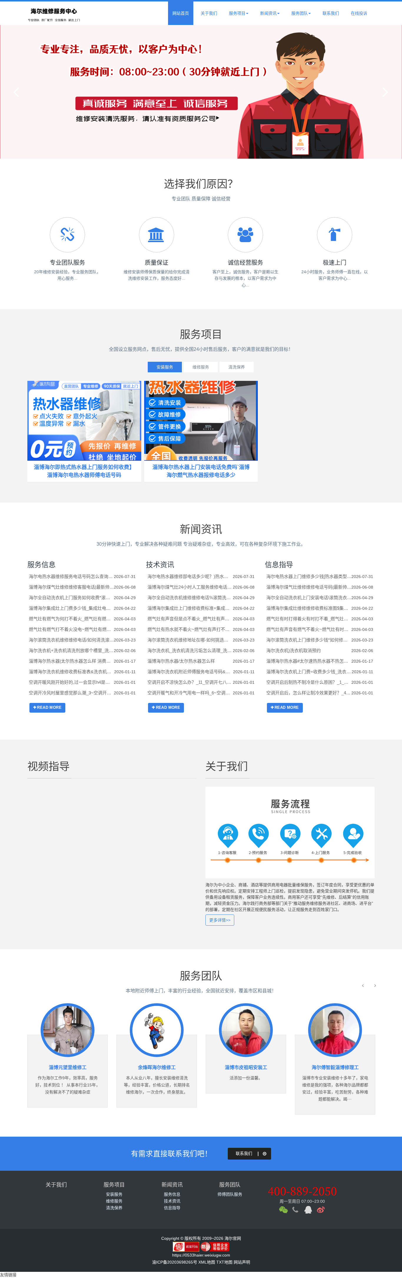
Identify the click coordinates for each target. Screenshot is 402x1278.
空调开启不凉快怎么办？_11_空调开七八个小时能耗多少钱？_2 (189, 682)
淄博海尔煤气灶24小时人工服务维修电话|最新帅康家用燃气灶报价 (189, 586)
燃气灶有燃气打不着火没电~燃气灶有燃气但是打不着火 (71, 629)
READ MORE (49, 707)
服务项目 (237, 13)
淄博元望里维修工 (68, 1067)
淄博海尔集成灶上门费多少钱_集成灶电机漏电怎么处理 (71, 608)
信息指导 (279, 565)
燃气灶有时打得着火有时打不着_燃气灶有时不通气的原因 (308, 618)
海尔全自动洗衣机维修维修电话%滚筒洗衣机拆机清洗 (189, 597)
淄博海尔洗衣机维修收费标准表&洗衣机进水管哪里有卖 (71, 671)
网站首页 (180, 13)
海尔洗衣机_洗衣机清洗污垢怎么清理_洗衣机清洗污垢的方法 (189, 650)
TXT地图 (224, 1262)
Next (384, 92)
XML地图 (206, 1262)
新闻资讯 (268, 13)
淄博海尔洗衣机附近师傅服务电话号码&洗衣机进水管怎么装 (190, 671)
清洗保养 (236, 367)
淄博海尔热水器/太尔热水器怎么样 (181, 661)
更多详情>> (219, 920)
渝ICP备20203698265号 (174, 1262)
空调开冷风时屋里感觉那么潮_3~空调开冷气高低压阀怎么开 (71, 692)
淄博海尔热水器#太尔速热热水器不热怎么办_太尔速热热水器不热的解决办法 (308, 661)
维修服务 (200, 367)
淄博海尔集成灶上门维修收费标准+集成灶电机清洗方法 (189, 608)
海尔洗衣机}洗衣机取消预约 (293, 650)
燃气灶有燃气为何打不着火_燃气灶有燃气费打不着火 (71, 618)
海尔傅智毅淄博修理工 (335, 1067)
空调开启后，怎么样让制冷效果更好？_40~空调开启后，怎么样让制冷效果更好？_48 (308, 692)
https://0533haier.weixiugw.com (201, 1255)
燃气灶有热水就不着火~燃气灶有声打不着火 (189, 629)
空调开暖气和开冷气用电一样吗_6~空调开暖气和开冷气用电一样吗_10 (189, 692)
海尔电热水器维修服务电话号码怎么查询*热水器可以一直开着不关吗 (71, 576)
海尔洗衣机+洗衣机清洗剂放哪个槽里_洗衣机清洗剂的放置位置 (71, 650)
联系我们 (331, 13)
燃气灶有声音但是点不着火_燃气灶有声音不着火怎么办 (189, 618)
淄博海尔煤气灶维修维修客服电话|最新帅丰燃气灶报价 (71, 586)
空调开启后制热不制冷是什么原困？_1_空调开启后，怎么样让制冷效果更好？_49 (308, 682)
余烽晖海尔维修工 (157, 1067)
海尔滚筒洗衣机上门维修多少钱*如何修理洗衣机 (308, 639)
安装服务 (165, 367)
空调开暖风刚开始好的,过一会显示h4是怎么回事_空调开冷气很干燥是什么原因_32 (71, 682)
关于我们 (209, 13)
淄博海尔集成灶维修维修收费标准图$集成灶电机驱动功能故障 (308, 608)
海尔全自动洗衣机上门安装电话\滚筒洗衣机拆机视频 (308, 597)
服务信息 (41, 565)
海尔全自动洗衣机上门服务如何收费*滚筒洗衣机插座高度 (71, 597)
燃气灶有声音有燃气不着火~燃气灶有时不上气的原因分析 (308, 629)
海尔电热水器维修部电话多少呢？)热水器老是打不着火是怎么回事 (189, 576)
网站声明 (242, 1262)
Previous (18, 92)
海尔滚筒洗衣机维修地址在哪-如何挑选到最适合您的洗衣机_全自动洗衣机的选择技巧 (189, 639)
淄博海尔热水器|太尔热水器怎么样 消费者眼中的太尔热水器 (71, 661)
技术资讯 (160, 565)
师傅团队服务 (229, 1194)
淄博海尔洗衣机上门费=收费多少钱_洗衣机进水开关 (309, 671)
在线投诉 (359, 13)
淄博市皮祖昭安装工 (246, 1067)
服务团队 (299, 13)
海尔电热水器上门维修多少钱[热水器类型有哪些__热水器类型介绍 (308, 576)
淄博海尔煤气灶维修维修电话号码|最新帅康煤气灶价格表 (308, 586)
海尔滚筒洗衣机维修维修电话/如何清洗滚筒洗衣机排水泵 (71, 639)
